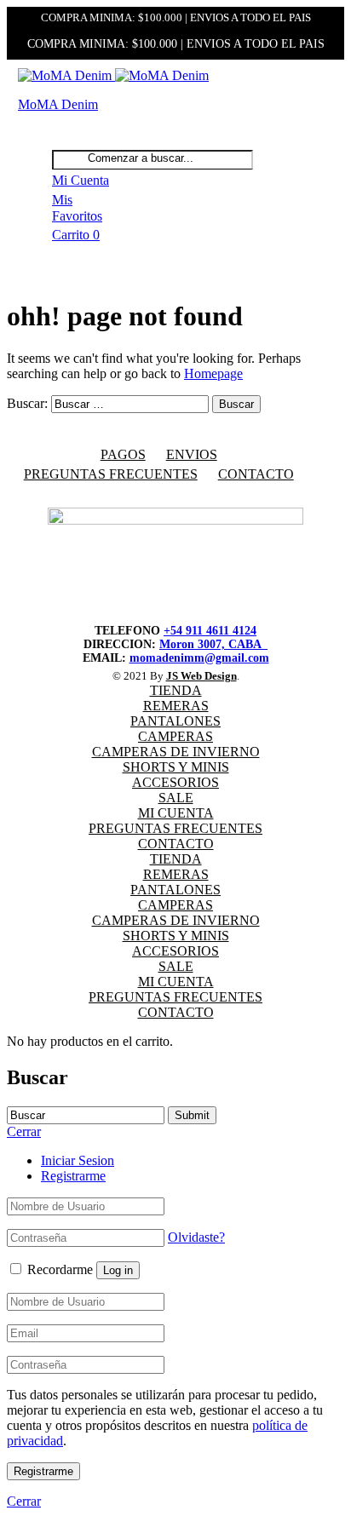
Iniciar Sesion (77, 1160)
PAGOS (123, 454)
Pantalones (175, 721)
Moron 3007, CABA (213, 644)
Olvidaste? (196, 1237)
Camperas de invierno (176, 751)
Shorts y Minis (176, 767)
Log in (118, 1270)
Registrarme (73, 1176)
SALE (175, 797)
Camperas (175, 736)
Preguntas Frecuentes (175, 828)
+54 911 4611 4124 (210, 630)
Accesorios (175, 782)
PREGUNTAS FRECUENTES (111, 474)
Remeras (176, 705)
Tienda (176, 690)
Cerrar (24, 1501)
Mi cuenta (176, 813)
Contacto (256, 474)
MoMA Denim (58, 104)
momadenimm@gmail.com (199, 658)
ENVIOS (191, 454)
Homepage (213, 373)
